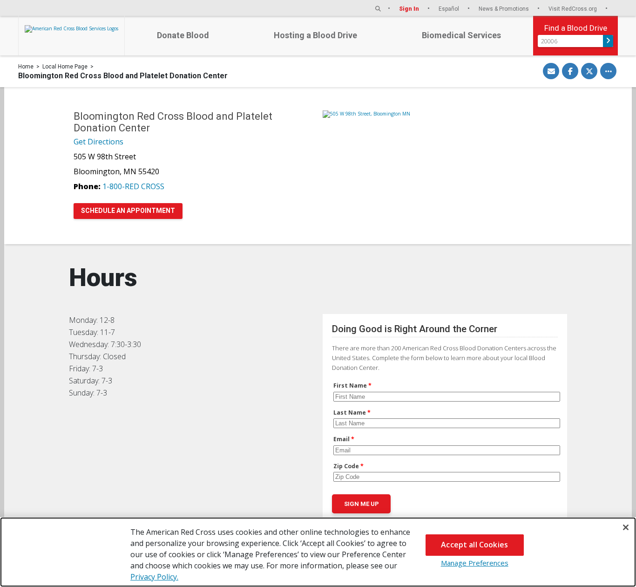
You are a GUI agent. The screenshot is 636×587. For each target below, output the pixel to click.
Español (449, 8)
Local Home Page (65, 66)
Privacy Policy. (154, 577)
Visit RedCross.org (573, 8)
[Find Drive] (608, 41)
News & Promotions (504, 8)
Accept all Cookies (474, 544)
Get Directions (98, 142)
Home (26, 66)
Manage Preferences (474, 562)
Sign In (409, 8)
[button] (378, 9)
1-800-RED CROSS (133, 186)
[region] (318, 552)
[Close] (626, 527)
